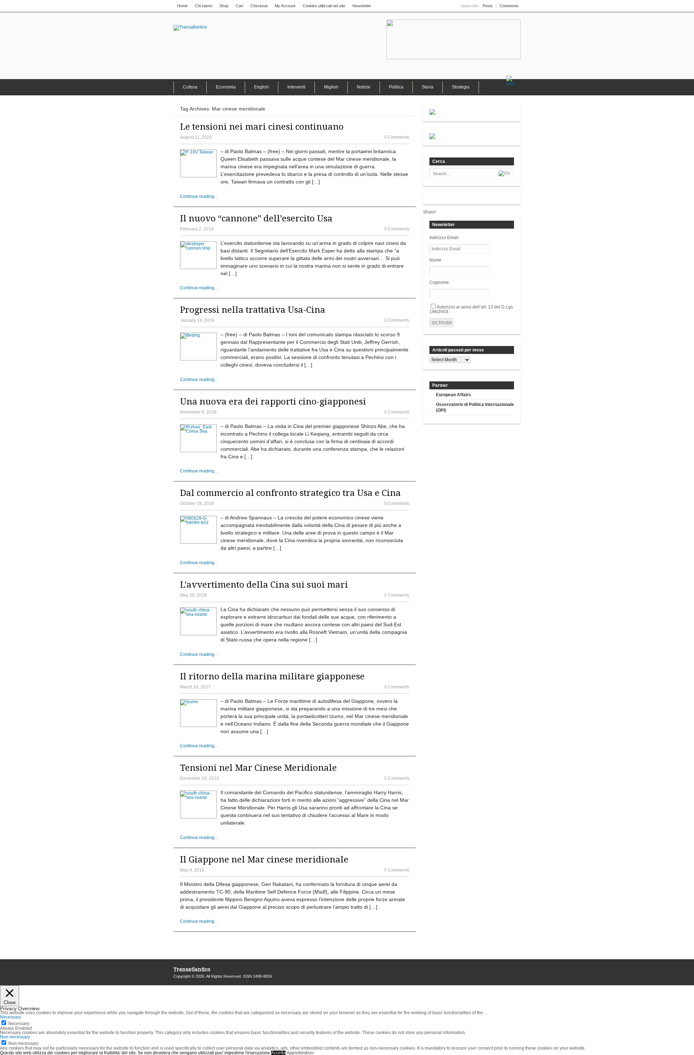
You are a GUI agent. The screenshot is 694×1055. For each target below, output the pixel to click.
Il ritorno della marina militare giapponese (272, 676)
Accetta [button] (278, 1053)
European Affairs (453, 394)
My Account (285, 6)
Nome (435, 260)
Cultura (190, 87)
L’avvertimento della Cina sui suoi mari (264, 585)
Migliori (331, 87)
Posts (488, 6)
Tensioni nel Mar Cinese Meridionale (258, 768)
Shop (223, 6)
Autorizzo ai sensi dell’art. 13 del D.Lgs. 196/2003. (471, 309)
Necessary (18, 1023)
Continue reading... (199, 196)
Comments (509, 6)
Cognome (439, 282)
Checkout (258, 6)
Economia (226, 87)
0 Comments (396, 137)
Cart (239, 6)
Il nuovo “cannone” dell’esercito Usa (256, 218)
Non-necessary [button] (15, 1036)
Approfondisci (300, 1053)
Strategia (461, 87)
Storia (427, 87)
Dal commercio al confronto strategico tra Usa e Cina (290, 493)
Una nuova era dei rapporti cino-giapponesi (273, 402)
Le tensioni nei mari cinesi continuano (262, 127)
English (261, 87)
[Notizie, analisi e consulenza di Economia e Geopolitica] (190, 27)
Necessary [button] (10, 1017)
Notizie (363, 87)
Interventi (296, 87)
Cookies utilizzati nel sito (324, 6)
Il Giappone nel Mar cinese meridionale (264, 860)
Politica (396, 87)
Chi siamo (203, 6)
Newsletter (361, 6)
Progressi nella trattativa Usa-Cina (252, 310)
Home (182, 6)
